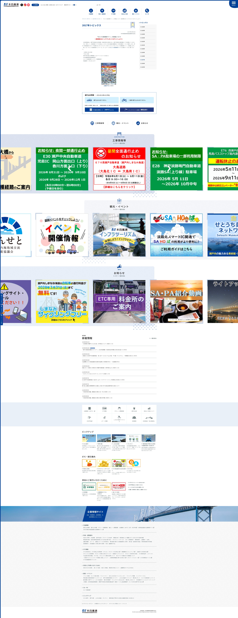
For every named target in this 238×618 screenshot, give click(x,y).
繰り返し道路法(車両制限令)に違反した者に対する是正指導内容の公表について (100, 386)
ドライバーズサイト (86, 18)
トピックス (144, 22)
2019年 (143, 52)
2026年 (143, 27)
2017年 (143, 59)
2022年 (143, 41)
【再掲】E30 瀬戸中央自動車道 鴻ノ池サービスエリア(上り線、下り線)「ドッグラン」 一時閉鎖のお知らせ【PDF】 (109, 355)
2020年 (143, 49)
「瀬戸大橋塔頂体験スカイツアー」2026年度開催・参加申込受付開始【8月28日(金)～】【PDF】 (104, 349)
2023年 (143, 38)
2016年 (143, 63)
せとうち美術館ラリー (115, 47)
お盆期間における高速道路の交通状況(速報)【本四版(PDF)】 (96, 361)
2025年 (143, 30)
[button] (69, 168)
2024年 (143, 34)
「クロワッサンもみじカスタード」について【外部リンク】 (96, 374)
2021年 (143, 45)
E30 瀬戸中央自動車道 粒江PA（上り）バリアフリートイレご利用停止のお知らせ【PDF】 (103, 380)
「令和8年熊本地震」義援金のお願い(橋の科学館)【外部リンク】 (97, 398)
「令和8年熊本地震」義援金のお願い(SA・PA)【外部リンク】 (96, 392)
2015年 (143, 67)
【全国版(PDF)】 (116, 361)
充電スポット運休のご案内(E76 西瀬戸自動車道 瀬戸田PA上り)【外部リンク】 (101, 368)
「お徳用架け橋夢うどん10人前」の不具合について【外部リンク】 (98, 343)
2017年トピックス (96, 18)
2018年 (143, 56)
